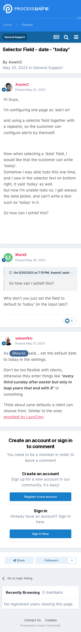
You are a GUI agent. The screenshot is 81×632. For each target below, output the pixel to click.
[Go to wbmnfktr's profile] (8, 340)
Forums (27, 25)
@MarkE (19, 353)
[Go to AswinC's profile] (8, 87)
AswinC (15, 62)
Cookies (51, 620)
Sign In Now (40, 533)
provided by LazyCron (23, 417)
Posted (30, 89)
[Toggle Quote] (11, 272)
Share (20, 560)
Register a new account (40, 496)
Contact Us (32, 620)
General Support (48, 67)
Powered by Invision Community (40, 625)
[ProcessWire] (25, 9)
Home (7, 25)
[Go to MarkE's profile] (8, 257)
